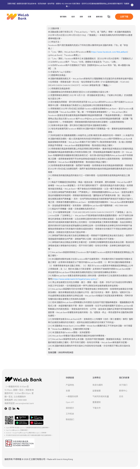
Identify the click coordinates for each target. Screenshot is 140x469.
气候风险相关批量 (100, 396)
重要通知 (96, 402)
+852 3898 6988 (20, 400)
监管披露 (96, 390)
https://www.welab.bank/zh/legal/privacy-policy (74, 279)
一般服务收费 (72, 396)
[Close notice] (132, 5)
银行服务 (63, 17)
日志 (121, 396)
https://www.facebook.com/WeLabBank (109, 52)
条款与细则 (97, 385)
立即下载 (124, 16)
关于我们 (123, 385)
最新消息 (99, 17)
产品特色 (70, 385)
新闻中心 (123, 390)
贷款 (81, 17)
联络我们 (70, 419)
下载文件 (96, 408)
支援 (68, 390)
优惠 (89, 17)
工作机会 (70, 413)
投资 (73, 17)
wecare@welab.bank (24, 403)
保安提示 (70, 408)
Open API (70, 402)
